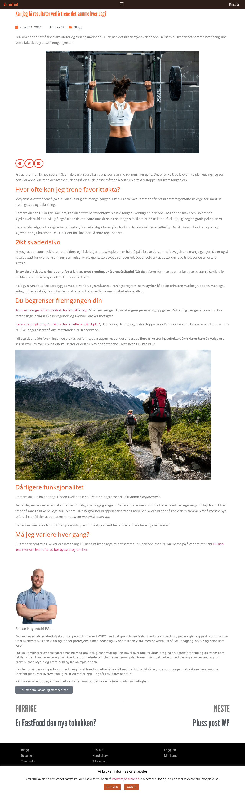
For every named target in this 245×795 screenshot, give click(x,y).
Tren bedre (28, 761)
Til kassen (99, 761)
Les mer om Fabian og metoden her (44, 690)
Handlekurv (100, 756)
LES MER (112, 786)
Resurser (27, 756)
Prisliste (97, 750)
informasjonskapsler (125, 779)
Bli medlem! (11, 4)
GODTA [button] (131, 786)
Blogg (78, 27)
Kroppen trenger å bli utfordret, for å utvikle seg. (51, 310)
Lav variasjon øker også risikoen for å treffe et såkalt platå (57, 324)
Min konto (171, 756)
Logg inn (170, 750)
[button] (122, 4)
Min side (234, 4)
